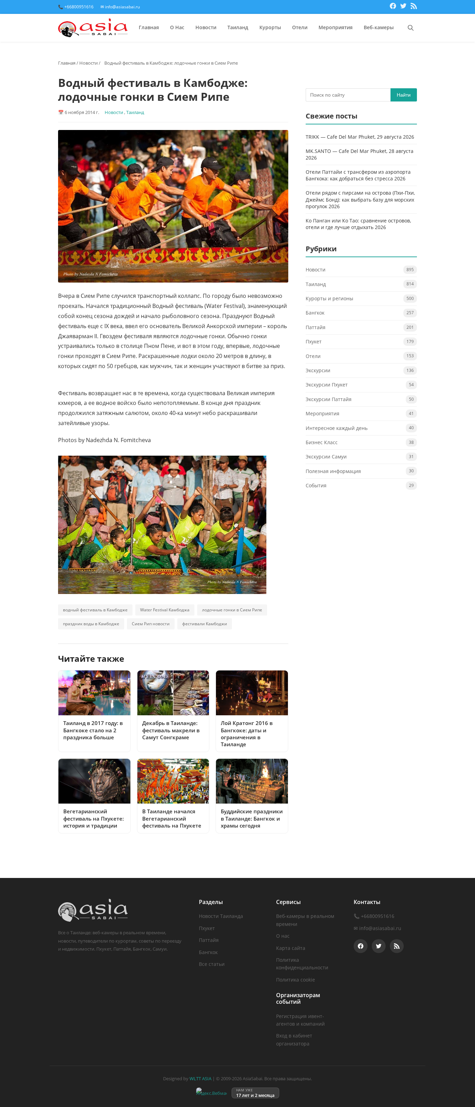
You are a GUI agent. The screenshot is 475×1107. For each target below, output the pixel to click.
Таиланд (237, 27)
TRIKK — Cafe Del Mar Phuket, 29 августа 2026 (360, 136)
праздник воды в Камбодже (91, 624)
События (316, 485)
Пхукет (314, 342)
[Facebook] (393, 7)
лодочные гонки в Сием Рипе (232, 610)
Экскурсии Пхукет (327, 385)
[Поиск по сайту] (410, 28)
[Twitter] (403, 7)
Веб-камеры (379, 27)
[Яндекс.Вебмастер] (211, 1093)
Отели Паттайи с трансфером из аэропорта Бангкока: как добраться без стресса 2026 (358, 175)
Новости (205, 27)
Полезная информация (333, 471)
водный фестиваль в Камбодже (95, 610)
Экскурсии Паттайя (329, 399)
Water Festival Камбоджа (165, 610)
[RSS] (414, 7)
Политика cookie (295, 979)
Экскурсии (318, 370)
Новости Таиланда (221, 916)
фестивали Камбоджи (204, 624)
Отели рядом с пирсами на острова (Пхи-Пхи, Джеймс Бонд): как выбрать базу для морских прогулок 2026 (360, 199)
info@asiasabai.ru (380, 928)
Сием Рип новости (151, 624)
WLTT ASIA (200, 1078)
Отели (299, 27)
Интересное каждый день (337, 428)
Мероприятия (336, 27)
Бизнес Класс (322, 442)
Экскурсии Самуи (326, 457)
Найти (404, 95)
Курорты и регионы (329, 298)
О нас (283, 936)
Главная (149, 27)
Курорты (270, 27)
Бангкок (315, 313)
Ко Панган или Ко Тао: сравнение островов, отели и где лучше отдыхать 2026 (358, 224)
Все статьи (212, 964)
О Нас (177, 27)
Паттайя (315, 327)
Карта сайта (290, 948)
